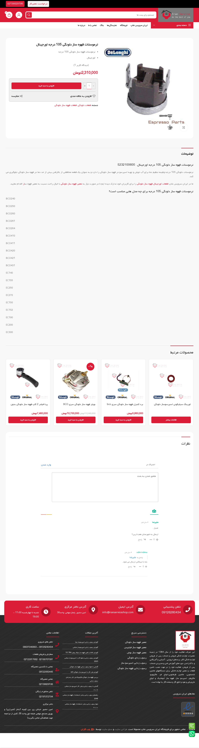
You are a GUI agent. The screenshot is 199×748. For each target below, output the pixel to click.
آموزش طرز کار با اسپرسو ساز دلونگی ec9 (84, 672)
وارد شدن (46, 465)
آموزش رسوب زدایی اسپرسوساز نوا (86, 642)
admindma (142, 552)
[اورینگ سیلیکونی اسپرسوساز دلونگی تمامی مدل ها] (171, 381)
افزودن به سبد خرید (46, 85)
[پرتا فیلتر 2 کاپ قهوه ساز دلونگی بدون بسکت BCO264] (28, 381)
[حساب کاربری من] (19, 15)
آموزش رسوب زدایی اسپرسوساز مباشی (85, 647)
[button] (123, 420)
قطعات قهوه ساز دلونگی (65, 105)
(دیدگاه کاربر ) (81, 65)
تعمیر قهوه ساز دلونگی (71, 184)
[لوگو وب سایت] (176, 15)
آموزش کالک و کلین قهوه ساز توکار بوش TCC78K (82, 652)
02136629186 (15, 4)
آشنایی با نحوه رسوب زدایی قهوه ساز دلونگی (84, 667)
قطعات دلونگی (84, 105)
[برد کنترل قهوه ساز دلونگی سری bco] (123, 381)
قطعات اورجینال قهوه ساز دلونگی (152, 184)
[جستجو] (29, 15)
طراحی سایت (121, 729)
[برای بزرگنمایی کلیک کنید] (184, 127)
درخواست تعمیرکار (38, 4)
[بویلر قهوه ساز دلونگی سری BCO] (75, 381)
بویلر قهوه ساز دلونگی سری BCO (79, 404)
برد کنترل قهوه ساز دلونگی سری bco (125, 404)
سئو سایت (107, 729)
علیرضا (132, 557)
